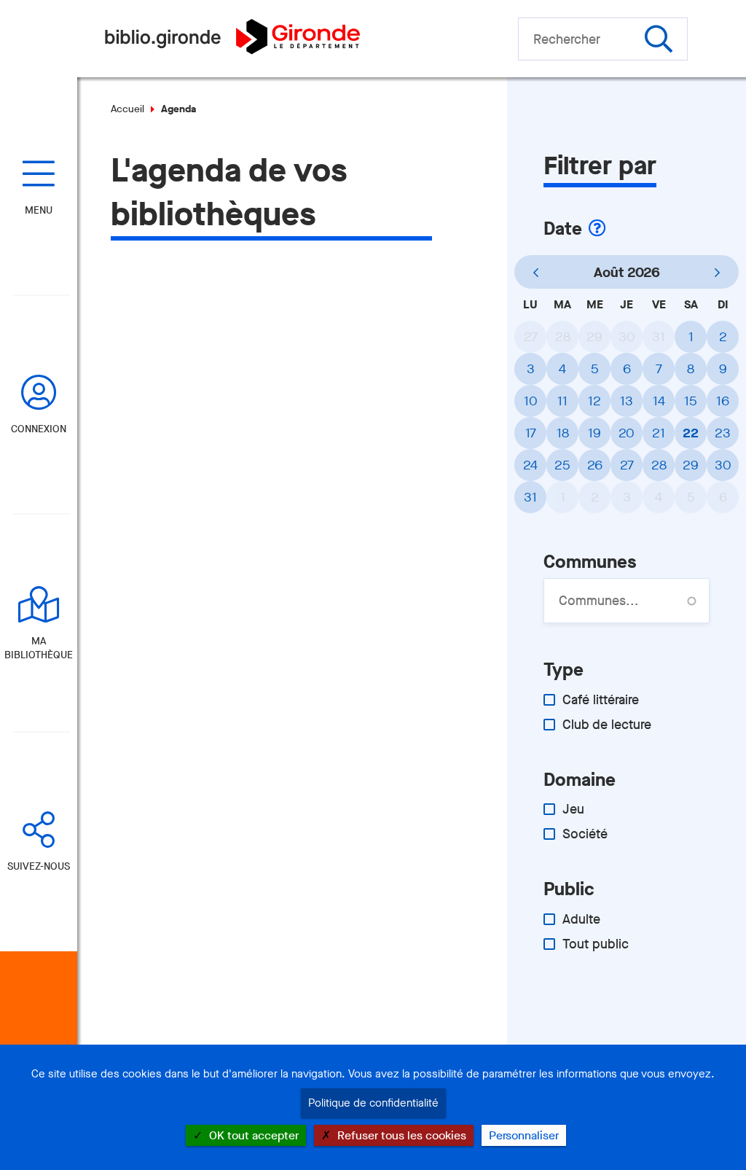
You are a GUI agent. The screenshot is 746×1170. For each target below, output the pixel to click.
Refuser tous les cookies (400, 1135)
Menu (38, 210)
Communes (589, 562)
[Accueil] (232, 50)
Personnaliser (524, 1135)
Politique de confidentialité (373, 1103)
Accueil (127, 109)
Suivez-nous (38, 866)
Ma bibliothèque (38, 648)
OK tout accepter (252, 1135)
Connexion (38, 429)
